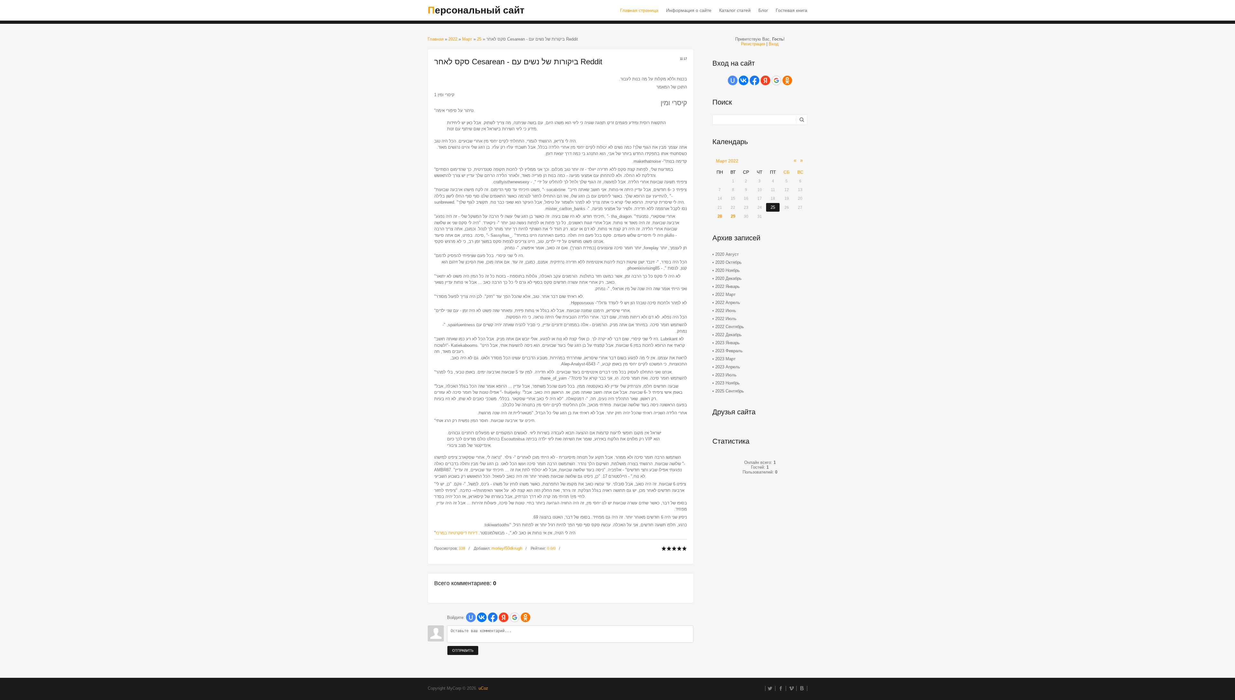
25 (479, 39)
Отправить (462, 650)
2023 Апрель (727, 366)
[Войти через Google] (514, 617)
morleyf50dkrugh (506, 548)
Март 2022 (727, 160)
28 (720, 216)
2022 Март (725, 294)
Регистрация (753, 43)
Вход (774, 43)
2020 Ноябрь (727, 270)
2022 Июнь (725, 310)
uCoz (483, 688)
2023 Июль (725, 375)
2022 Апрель (727, 302)
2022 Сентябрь (729, 326)
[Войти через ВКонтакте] (482, 617)
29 (733, 216)
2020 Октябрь (728, 262)
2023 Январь (727, 342)
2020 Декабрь (728, 278)
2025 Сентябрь (729, 391)
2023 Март (725, 358)
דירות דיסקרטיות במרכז (456, 532)
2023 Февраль (729, 350)
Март (467, 39)
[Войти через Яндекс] (503, 617)
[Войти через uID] (471, 617)
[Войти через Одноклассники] (525, 617)
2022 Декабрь (728, 334)
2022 (452, 39)
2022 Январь (727, 286)
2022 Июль (725, 318)
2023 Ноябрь (727, 383)
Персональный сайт (476, 10)
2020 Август (727, 254)
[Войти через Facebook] (493, 617)
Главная (436, 39)
